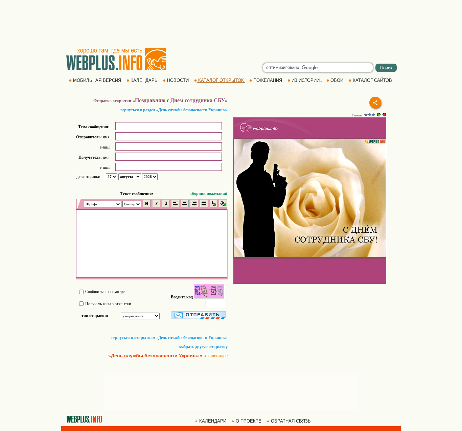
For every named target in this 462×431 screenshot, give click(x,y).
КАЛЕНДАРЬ (144, 80)
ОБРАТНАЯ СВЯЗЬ (291, 421)
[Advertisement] (231, 23)
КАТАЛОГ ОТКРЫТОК (221, 80)
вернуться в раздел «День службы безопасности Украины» (174, 110)
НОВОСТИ (178, 80)
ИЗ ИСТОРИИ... (307, 80)
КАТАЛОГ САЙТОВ (372, 80)
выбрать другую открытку (203, 346)
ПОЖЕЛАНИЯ (267, 80)
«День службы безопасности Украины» (155, 355)
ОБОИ (337, 80)
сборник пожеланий (208, 193)
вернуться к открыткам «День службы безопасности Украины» (169, 337)
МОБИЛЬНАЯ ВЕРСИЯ (97, 80)
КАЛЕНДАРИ (213, 421)
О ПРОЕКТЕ (248, 421)
